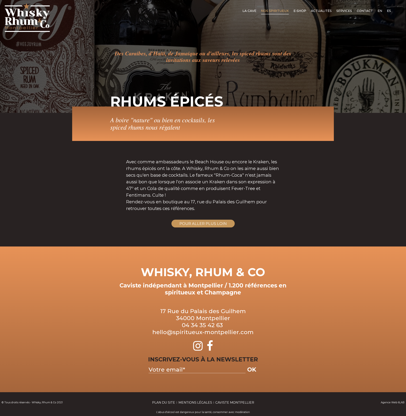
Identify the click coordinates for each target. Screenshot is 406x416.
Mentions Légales (195, 402)
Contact (365, 11)
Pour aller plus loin (203, 223)
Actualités (321, 11)
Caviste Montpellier (234, 402)
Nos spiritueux (275, 11)
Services (344, 11)
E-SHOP (300, 11)
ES (389, 11)
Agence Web (389, 402)
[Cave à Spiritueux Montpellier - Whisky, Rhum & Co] (27, 17)
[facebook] (210, 349)
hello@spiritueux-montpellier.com (203, 332)
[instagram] (198, 349)
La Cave (249, 11)
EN (380, 11)
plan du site (163, 402)
